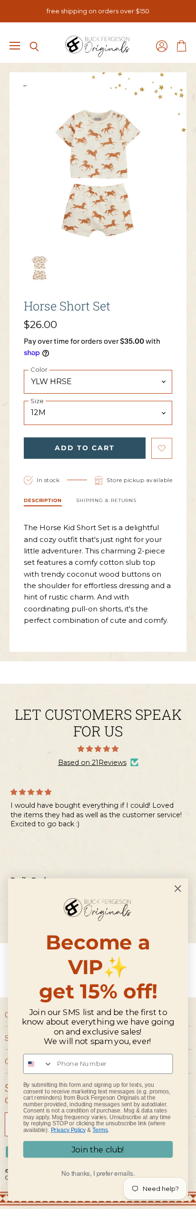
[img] (98, 749)
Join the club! (98, 1149)
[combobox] (38, 1064)
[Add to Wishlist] (162, 448)
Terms (100, 1130)
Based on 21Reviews (92, 762)
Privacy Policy (68, 1130)
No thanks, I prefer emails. (98, 1173)
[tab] (43, 501)
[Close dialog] (178, 889)
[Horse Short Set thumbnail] (39, 268)
